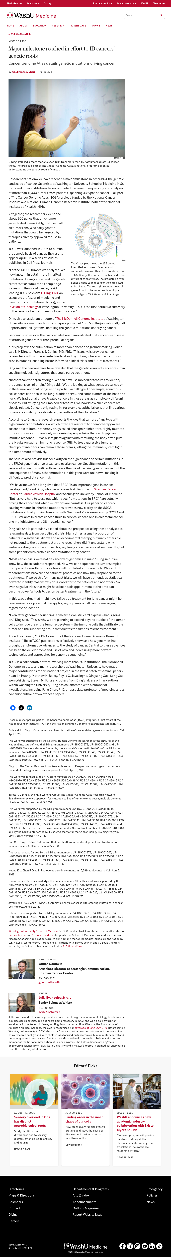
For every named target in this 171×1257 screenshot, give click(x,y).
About (24, 26)
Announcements (126, 3)
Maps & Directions (22, 1195)
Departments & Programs (91, 1189)
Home (10, 26)
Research (58, 26)
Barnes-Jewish (17, 935)
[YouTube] (144, 1246)
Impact (96, 26)
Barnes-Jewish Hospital (39, 494)
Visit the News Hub (21, 34)
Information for (102, 3)
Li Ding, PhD (49, 293)
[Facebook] (122, 1246)
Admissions (33, 3)
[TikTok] (159, 1246)
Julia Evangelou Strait (23, 72)
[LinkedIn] (152, 1246)
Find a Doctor (14, 3)
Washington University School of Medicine (34, 931)
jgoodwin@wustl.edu (51, 982)
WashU (144, 3)
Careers (14, 1221)
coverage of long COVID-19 (91, 1028)
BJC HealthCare (72, 946)
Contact (14, 1208)
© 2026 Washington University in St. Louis (85, 1252)
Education (40, 26)
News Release (17, 41)
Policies (152, 1195)
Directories (159, 3)
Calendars (16, 1202)
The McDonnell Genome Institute (79, 319)
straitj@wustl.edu (49, 1012)
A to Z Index (81, 1195)
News (109, 26)
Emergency (154, 1189)
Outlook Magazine (86, 1208)
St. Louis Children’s (43, 935)
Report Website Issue (87, 1215)
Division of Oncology (23, 307)
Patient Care (78, 26)
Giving (47, 3)
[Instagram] (137, 1246)
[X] (130, 1246)
